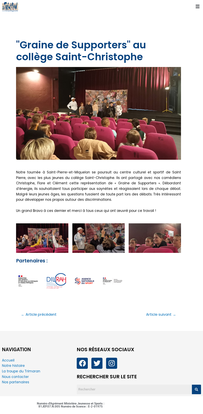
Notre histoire (13, 365)
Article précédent (38, 314)
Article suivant (161, 314)
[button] (197, 7)
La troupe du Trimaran (21, 371)
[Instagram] (111, 363)
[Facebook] (82, 363)
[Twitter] (96, 363)
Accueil (8, 360)
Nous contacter (16, 376)
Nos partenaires (15, 382)
